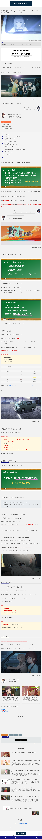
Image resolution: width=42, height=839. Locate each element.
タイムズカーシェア (13, 389)
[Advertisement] (21, 724)
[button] (39, 417)
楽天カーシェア (29, 389)
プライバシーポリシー (27, 835)
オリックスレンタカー (22, 385)
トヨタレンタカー (13, 385)
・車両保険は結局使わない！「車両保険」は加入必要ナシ (15, 149)
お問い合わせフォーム (16, 835)
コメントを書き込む (21, 823)
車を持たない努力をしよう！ (9, 138)
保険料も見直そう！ (8, 143)
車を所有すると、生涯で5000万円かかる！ (12, 136)
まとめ (5, 157)
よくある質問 (6, 151)
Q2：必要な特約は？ (7, 154)
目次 (5, 134)
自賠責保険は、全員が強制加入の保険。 (11, 144)
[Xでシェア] (21, 740)
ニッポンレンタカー (32, 385)
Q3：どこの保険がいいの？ (9, 156)
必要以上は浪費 (6, 139)
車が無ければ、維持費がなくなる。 (10, 141)
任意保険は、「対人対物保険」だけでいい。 (12, 146)
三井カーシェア (22, 389)
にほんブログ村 (4, 711)
